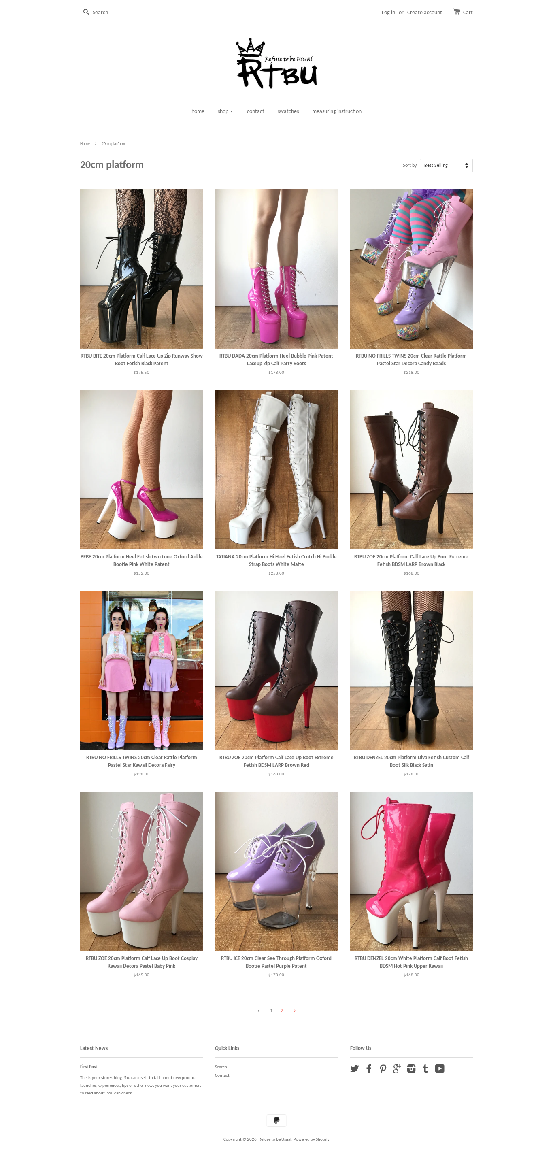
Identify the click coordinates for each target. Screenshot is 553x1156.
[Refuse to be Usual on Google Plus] (397, 1071)
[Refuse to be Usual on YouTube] (440, 1071)
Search (221, 1067)
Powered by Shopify (312, 1139)
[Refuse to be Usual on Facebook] (368, 1071)
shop (224, 111)
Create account (424, 12)
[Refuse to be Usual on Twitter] (354, 1071)
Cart (468, 12)
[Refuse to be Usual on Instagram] (411, 1071)
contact (255, 111)
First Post (88, 1067)
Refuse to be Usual (275, 1139)
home (197, 111)
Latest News (94, 1048)
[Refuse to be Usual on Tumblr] (425, 1071)
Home (85, 144)
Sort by (410, 165)
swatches (288, 111)
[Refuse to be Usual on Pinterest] (383, 1071)
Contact (222, 1075)
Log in (388, 12)
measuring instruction (337, 111)
